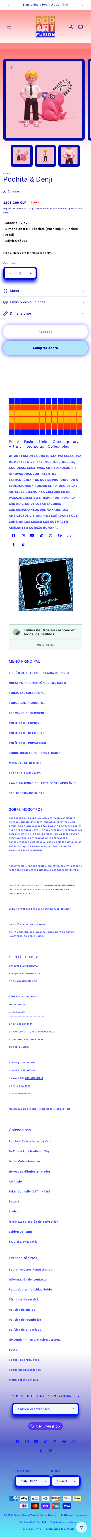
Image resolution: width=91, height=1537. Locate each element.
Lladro (14, 1211)
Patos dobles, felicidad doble (30, 1289)
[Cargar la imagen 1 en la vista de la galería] (21, 156)
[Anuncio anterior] (8, 5)
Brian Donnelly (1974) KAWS (29, 1191)
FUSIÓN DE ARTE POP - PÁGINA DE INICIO (39, 673)
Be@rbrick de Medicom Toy (29, 1151)
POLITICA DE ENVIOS (24, 723)
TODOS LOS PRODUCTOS (27, 703)
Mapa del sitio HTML (23, 1380)
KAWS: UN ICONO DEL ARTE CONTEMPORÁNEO (43, 783)
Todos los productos (24, 1360)
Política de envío (31, 1529)
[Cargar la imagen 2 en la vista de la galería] (45, 156)
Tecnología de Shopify (43, 1515)
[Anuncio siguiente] (83, 5)
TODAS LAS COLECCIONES (28, 693)
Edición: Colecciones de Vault (31, 1141)
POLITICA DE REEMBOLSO (28, 733)
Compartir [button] (15, 191)
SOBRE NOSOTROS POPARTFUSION (35, 753)
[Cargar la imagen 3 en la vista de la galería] (69, 156)
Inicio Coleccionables (25, 1161)
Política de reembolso (74, 1515)
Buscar (14, 1349)
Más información (45, 645)
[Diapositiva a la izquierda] (5, 157)
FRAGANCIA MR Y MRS (25, 773)
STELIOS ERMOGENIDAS (26, 793)
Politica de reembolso (25, 1320)
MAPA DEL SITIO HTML (25, 763)
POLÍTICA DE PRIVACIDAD (27, 743)
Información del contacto (28, 1279)
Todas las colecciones (25, 1370)
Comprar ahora (45, 348)
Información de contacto (60, 1529)
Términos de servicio (24, 1299)
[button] (9, 26)
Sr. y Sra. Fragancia (23, 1241)
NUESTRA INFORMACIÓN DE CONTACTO (37, 683)
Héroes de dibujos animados (30, 1171)
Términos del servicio (63, 1522)
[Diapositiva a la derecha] (86, 157)
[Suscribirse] (73, 1409)
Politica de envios (22, 1310)
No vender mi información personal (35, 1339)
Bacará (14, 1201)
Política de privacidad (32, 1522)
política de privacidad (25, 1329)
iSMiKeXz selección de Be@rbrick (34, 1222)
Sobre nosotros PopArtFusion (31, 1269)
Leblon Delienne (21, 1232)
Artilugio (15, 1181)
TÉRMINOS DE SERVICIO (26, 713)
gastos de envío (41, 208)
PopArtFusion (21, 1515)
